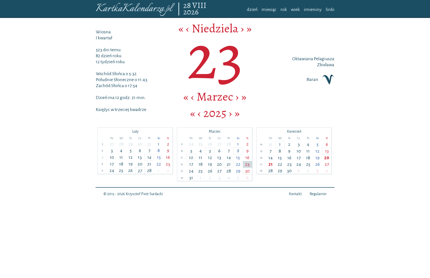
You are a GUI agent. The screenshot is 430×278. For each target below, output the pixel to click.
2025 (214, 113)
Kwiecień (294, 131)
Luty (135, 131)
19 (131, 164)
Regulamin (318, 194)
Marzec (215, 96)
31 (149, 144)
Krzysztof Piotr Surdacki (144, 194)
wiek (295, 9)
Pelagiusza (323, 58)
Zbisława (325, 64)
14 (149, 157)
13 (140, 157)
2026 (191, 12)
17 (112, 164)
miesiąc (269, 9)
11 (121, 157)
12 (131, 157)
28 (187, 6)
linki (330, 9)
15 (159, 157)
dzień (252, 9)
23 (168, 164)
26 (130, 170)
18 (121, 164)
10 (112, 157)
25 (121, 170)
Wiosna (103, 31)
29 (130, 144)
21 (149, 164)
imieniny (313, 9)
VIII (199, 6)
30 (140, 144)
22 (159, 164)
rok (283, 9)
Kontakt (295, 194)
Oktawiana (302, 58)
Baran (312, 79)
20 (140, 164)
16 (168, 157)
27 (112, 144)
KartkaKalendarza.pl (134, 8)
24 (111, 170)
